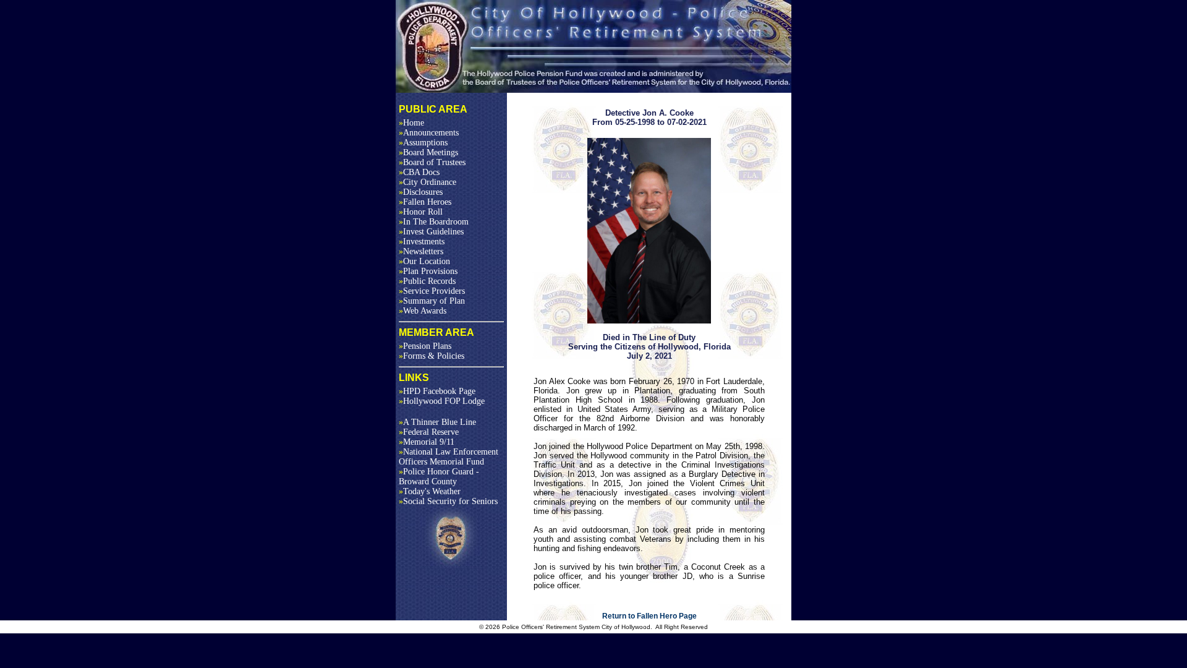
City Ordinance (427, 182)
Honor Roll (421, 211)
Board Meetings (428, 152)
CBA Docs (419, 172)
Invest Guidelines (431, 231)
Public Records (427, 281)
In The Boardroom (434, 221)
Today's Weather (430, 491)
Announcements (429, 132)
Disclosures (421, 192)
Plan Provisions (428, 271)
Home (411, 122)
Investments (422, 241)
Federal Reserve (429, 432)
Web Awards (422, 310)
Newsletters (421, 251)
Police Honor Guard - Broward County (439, 476)
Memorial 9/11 (426, 442)
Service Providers (432, 291)
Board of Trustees (432, 162)
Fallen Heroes (425, 202)
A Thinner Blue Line (437, 422)
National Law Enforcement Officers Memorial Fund (448, 456)
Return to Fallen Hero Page (649, 616)
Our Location (424, 261)
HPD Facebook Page (437, 391)
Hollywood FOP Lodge (442, 401)
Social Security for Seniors (448, 501)
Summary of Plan (432, 301)
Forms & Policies (431, 356)
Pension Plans (425, 346)
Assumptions (423, 142)
